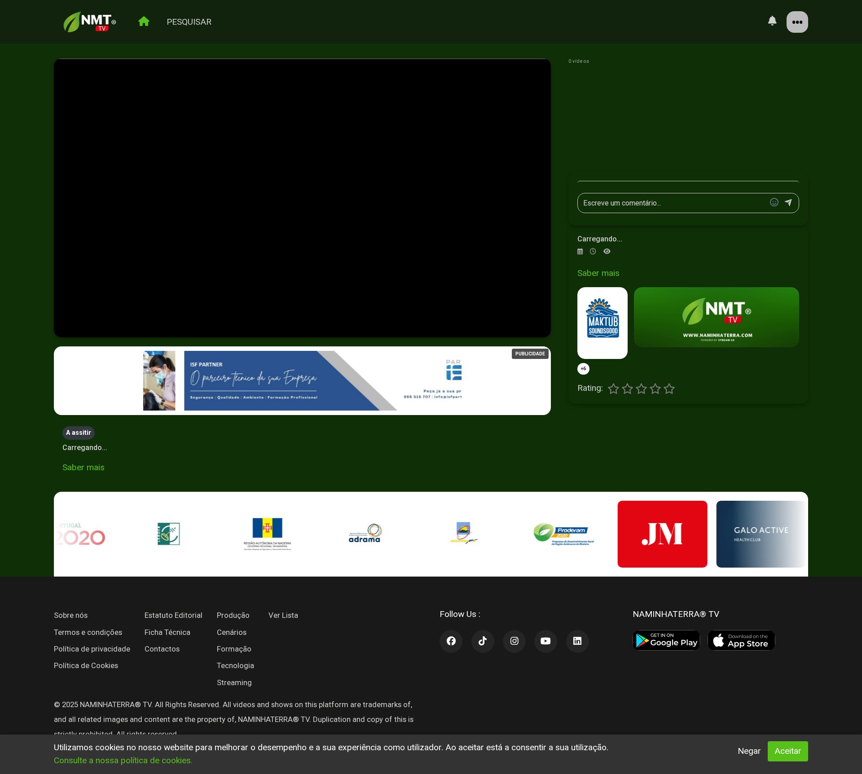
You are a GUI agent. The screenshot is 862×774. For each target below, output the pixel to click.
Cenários (231, 632)
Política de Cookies (86, 665)
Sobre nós (71, 615)
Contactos (162, 648)
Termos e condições (88, 632)
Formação (234, 648)
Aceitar (787, 751)
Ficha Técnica (167, 632)
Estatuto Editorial (173, 615)
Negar (749, 751)
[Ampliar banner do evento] (716, 317)
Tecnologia (235, 665)
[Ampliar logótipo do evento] (602, 323)
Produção (233, 615)
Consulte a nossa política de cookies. (123, 760)
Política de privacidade (92, 648)
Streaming (234, 682)
